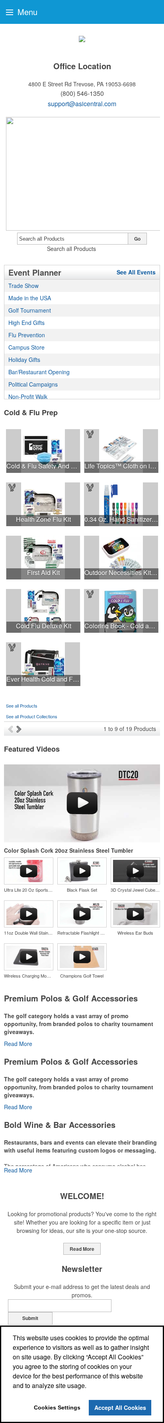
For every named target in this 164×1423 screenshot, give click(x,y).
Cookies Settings (57, 1407)
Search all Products (71, 249)
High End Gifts (26, 323)
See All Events (136, 272)
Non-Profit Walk (27, 396)
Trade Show (23, 286)
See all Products (21, 705)
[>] (19, 729)
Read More (18, 1044)
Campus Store (26, 347)
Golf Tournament (29, 310)
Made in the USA (29, 298)
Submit (30, 1318)
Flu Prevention (26, 335)
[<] (12, 729)
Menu (26, 11)
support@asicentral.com (82, 103)
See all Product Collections (31, 716)
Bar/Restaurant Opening (39, 372)
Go (137, 238)
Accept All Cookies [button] (120, 1407)
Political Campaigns (33, 384)
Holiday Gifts (24, 360)
